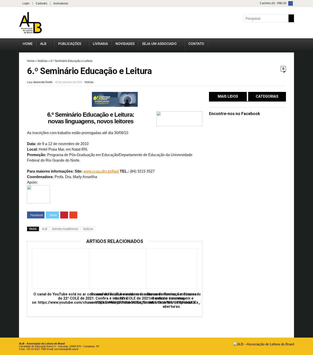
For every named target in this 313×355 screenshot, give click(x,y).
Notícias (43, 61)
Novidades (125, 44)
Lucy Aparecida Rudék (39, 82)
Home (28, 44)
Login (26, 3)
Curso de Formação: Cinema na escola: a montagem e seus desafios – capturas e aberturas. (171, 300)
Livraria (100, 44)
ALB (43, 44)
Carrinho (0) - (273, 3)
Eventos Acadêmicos (65, 229)
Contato (196, 44)
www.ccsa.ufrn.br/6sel (101, 171)
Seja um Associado (159, 44)
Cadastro (41, 3)
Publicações (69, 44)
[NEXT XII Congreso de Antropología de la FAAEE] (308, 166)
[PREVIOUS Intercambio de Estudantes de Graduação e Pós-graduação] (4, 166)
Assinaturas (60, 3)
